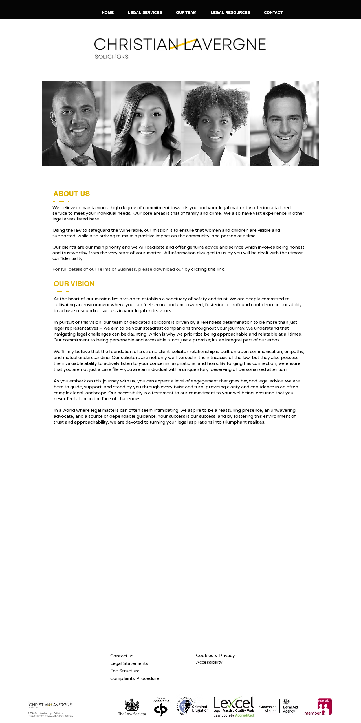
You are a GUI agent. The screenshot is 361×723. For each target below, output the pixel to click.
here (94, 219)
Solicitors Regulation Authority (59, 716)
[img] (76, 123)
